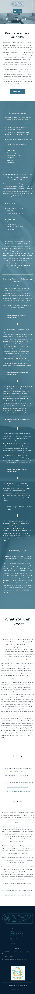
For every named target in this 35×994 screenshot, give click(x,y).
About (12, 940)
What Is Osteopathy (16, 936)
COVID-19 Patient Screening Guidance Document (17, 890)
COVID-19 (13, 938)
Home (12, 928)
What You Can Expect (17, 933)
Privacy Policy (13, 989)
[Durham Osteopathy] (17, 4)
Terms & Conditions (21, 989)
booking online (27, 782)
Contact (12, 943)
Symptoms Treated (16, 931)
